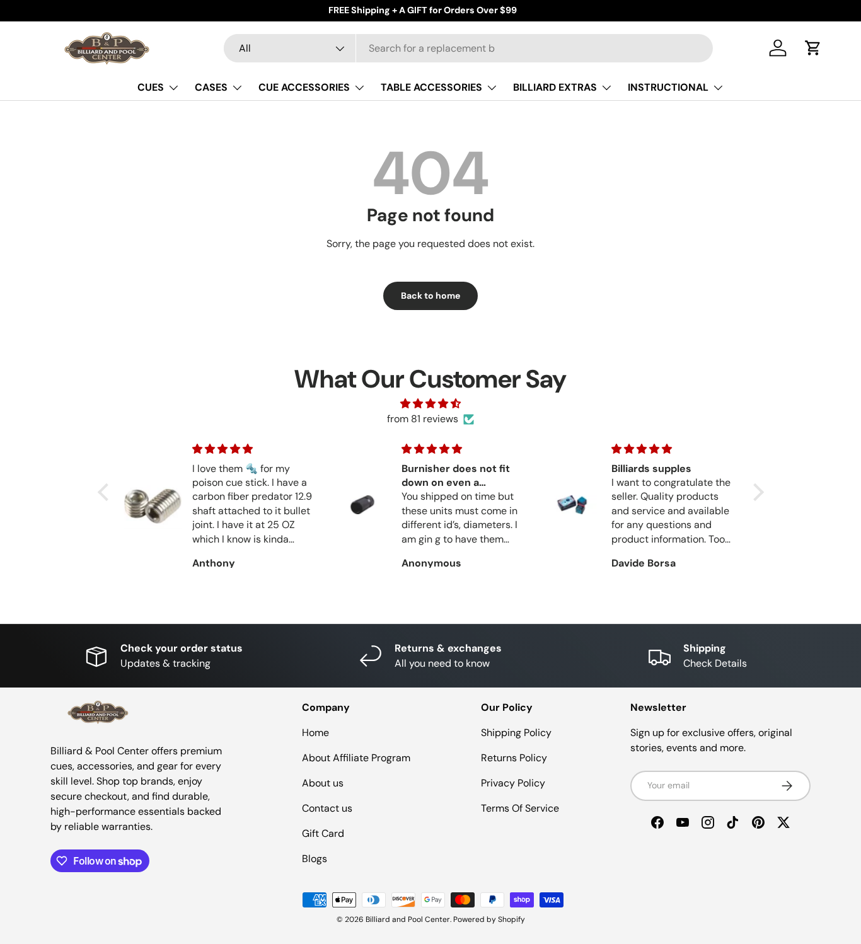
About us (323, 783)
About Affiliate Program (356, 757)
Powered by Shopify (489, 919)
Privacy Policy (513, 783)
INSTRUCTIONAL (668, 87)
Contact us (327, 808)
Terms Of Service (520, 808)
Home (315, 732)
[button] (813, 48)
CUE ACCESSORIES (304, 87)
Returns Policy (514, 757)
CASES (211, 87)
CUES (150, 87)
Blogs (314, 858)
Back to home (430, 295)
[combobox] (468, 48)
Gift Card (323, 833)
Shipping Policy (516, 732)
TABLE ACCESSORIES (431, 87)
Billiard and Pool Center (408, 919)
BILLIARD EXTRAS (555, 87)
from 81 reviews (422, 418)
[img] (431, 404)
